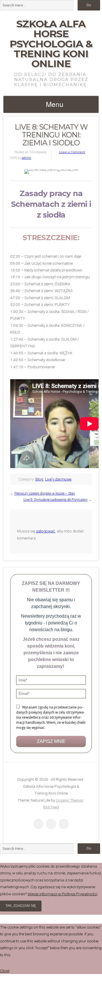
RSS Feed (51, 807)
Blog (39, 479)
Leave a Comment (72, 152)
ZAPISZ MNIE (51, 741)
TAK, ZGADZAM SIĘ (20, 906)
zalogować (45, 531)
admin (26, 158)
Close (4, 970)
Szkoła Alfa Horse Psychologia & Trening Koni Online (51, 44)
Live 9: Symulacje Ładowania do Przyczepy (56, 500)
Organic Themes (69, 800)
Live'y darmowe (58, 479)
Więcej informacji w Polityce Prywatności (62, 894)
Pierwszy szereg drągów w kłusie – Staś (44, 493)
